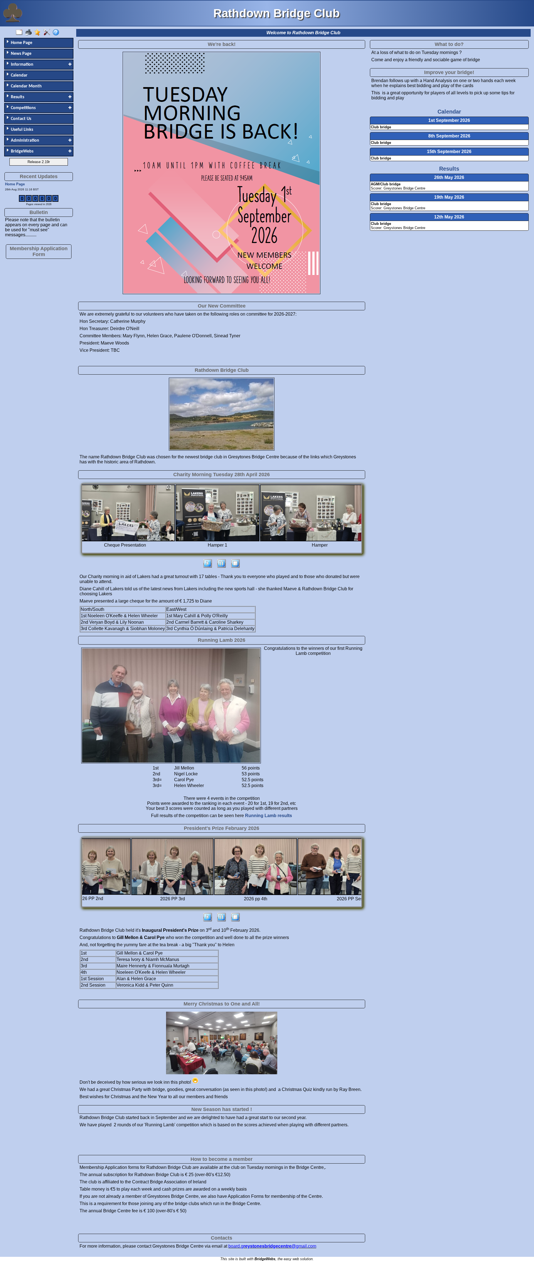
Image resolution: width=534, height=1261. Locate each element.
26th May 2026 (449, 177)
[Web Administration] (48, 32)
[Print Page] (29, 32)
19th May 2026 (449, 197)
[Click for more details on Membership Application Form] (38, 259)
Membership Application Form (39, 251)
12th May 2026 (449, 217)
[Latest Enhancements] (38, 32)
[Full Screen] (20, 32)
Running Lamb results (268, 815)
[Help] (57, 32)
